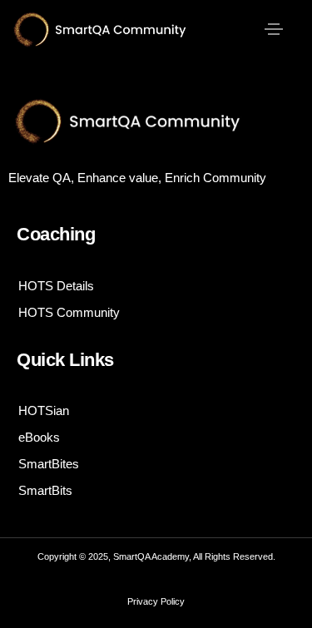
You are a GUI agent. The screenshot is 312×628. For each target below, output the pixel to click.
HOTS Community (69, 312)
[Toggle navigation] (274, 29)
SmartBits (45, 490)
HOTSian (43, 410)
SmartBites (48, 464)
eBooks (39, 437)
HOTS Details (56, 286)
